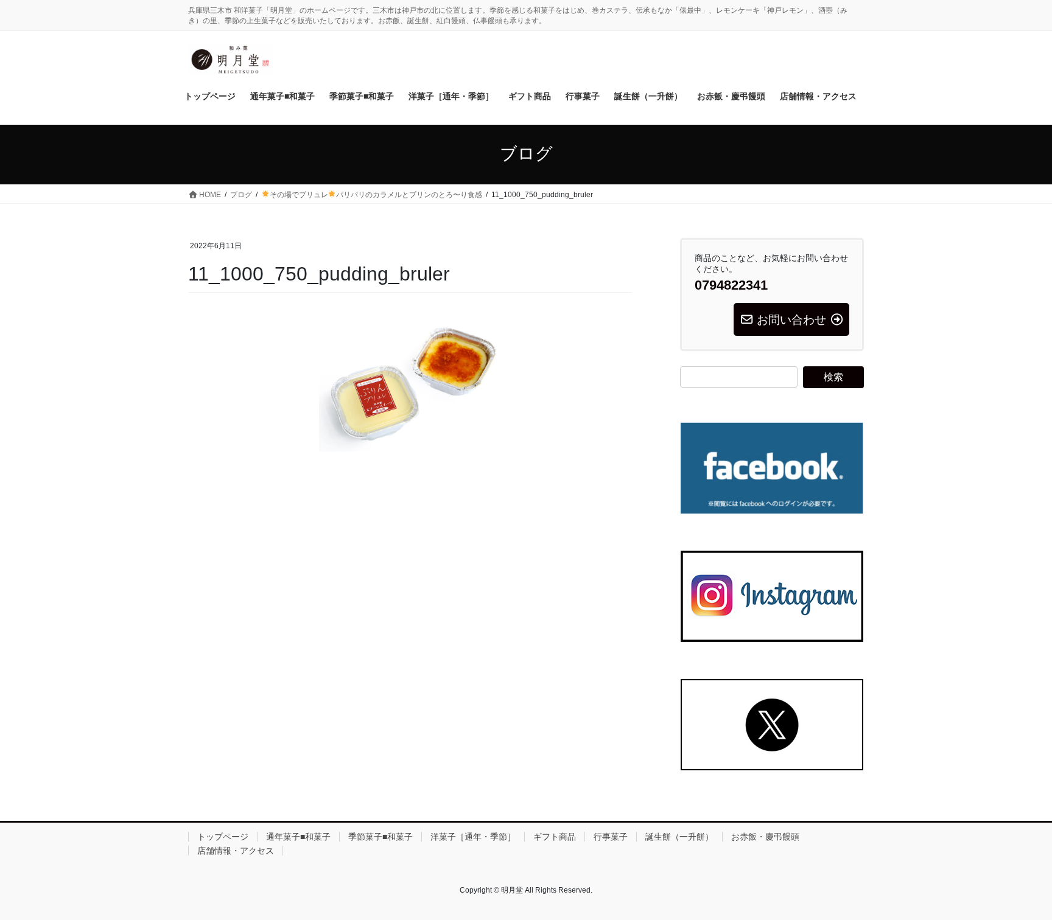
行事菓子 (611, 837)
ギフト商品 (554, 837)
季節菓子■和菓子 (380, 837)
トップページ (222, 837)
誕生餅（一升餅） (679, 837)
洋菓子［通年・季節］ (473, 837)
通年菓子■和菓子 (298, 837)
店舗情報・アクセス (235, 851)
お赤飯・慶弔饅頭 (765, 837)
